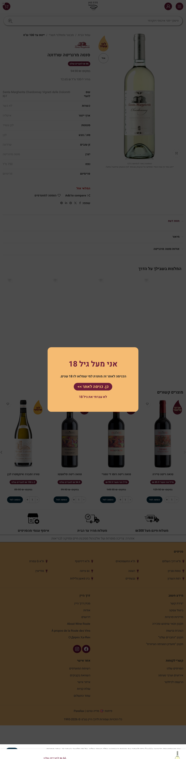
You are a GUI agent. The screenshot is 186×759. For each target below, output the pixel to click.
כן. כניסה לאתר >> (93, 387)
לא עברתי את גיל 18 (93, 396)
